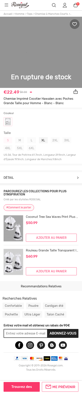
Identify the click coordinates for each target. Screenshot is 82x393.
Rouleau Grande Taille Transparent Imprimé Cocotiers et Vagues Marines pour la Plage (52, 250)
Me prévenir (63, 387)
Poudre (33, 306)
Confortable (13, 306)
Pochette (11, 314)
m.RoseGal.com (23, 5)
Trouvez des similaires (21, 388)
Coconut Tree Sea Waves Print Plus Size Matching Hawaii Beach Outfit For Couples (52, 216)
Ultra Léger (32, 314)
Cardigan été (54, 306)
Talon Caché (55, 314)
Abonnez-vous (63, 333)
